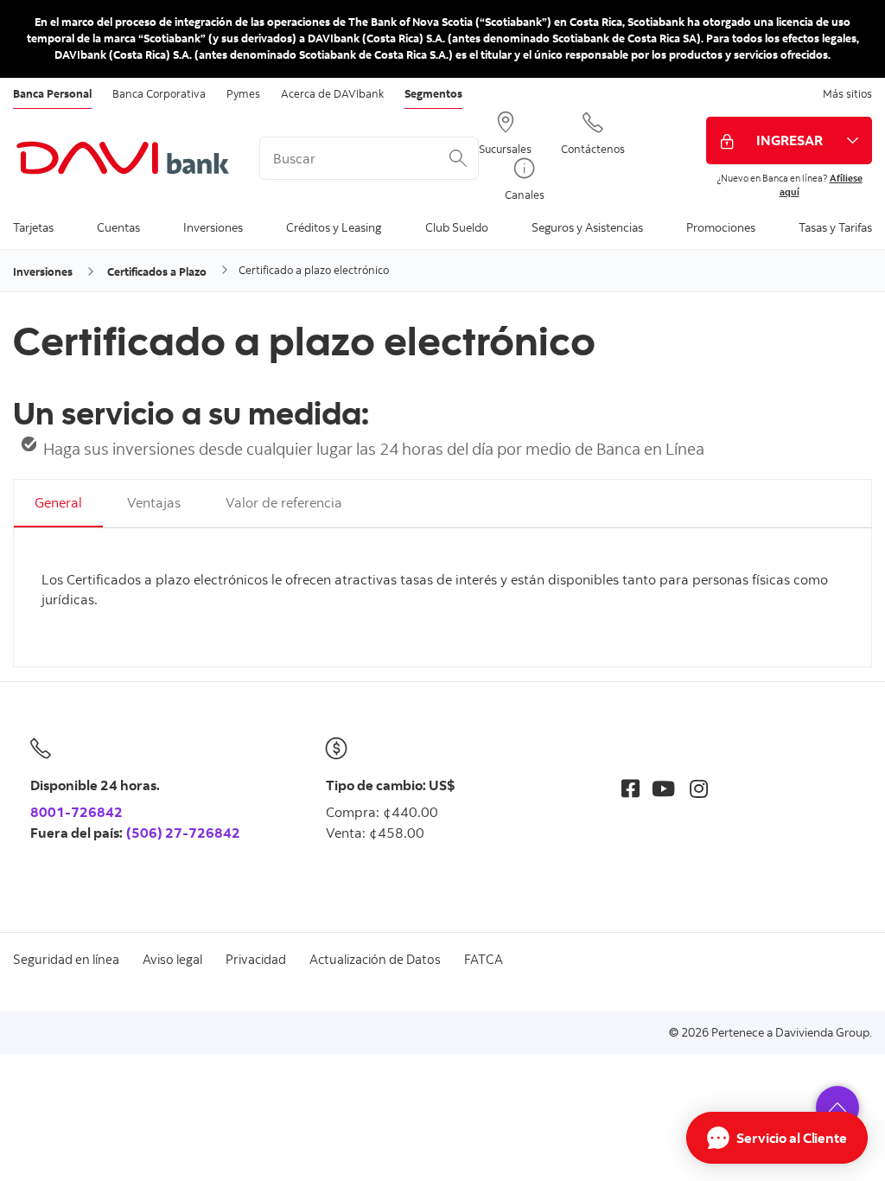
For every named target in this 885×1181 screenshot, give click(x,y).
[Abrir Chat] (777, 1138)
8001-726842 (76, 811)
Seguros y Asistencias (587, 227)
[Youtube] (663, 788)
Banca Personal (52, 93)
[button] (837, 1107)
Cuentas (118, 227)
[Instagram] (699, 788)
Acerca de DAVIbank (332, 93)
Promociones (720, 227)
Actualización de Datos (375, 959)
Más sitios (847, 93)
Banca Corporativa (159, 93)
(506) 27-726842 (183, 832)
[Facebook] (630, 788)
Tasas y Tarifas (835, 227)
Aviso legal (172, 959)
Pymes (243, 93)
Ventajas (154, 502)
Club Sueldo (456, 227)
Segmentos (433, 93)
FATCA (483, 959)
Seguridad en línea (66, 959)
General (58, 502)
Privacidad (256, 959)
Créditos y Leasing (333, 227)
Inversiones (213, 227)
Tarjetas (33, 227)
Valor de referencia (284, 502)
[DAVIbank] (123, 158)
